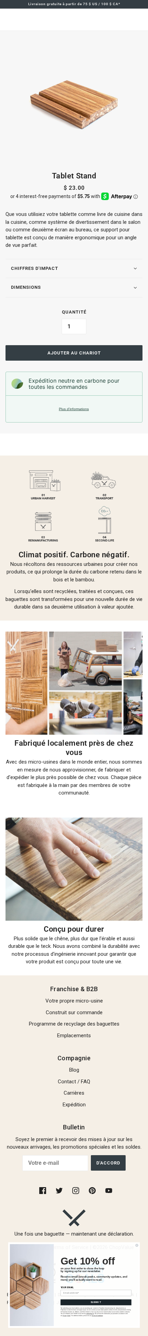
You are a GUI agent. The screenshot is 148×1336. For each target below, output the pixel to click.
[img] (43, 1190)
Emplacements (74, 1035)
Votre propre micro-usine (74, 1001)
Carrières (74, 1093)
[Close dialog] (137, 1245)
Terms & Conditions (97, 1315)
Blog (74, 1070)
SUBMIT (96, 1302)
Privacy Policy (67, 1315)
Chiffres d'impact (34, 268)
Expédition (74, 1105)
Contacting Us (90, 1313)
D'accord (108, 1162)
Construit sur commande (74, 1012)
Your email (67, 1287)
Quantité (74, 312)
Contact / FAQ (74, 1081)
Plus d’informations (74, 409)
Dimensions (26, 287)
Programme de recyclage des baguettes (74, 1024)
